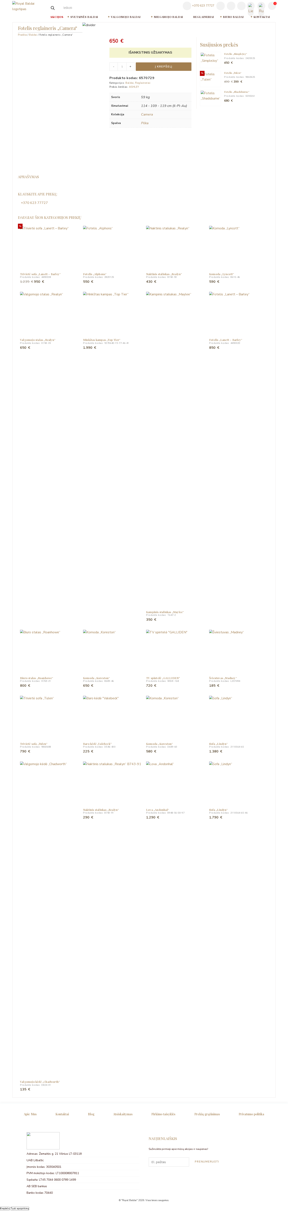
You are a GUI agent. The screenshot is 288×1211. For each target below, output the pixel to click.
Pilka (144, 123)
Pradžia (22, 34)
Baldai (33, 34)
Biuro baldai (233, 17)
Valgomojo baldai (125, 17)
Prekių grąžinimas (207, 1114)
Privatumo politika (251, 1114)
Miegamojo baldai (168, 17)
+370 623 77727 (202, 6)
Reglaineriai (203, 17)
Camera (147, 114)
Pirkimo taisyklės (163, 1114)
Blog (91, 1114)
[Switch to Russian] (261, 6)
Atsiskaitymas (123, 1114)
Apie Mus (30, 1114)
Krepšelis (4, 1208)
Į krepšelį (163, 66)
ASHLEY (134, 87)
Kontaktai (262, 17)
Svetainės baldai (84, 17)
